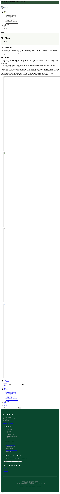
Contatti (5, 28)
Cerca (22, 384)
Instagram (6, 471)
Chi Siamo (6, 12)
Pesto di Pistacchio (10, 17)
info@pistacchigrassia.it (8, 423)
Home (5, 11)
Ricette (5, 27)
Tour (5, 25)
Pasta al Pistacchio (10, 19)
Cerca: (5, 384)
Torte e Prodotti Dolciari (12, 23)
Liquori (8, 24)
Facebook (6, 468)
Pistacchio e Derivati (11, 15)
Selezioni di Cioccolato (11, 21)
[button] (30, 492)
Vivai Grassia (7, 3)
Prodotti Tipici (9, 20)
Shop (5, 13)
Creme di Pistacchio (11, 16)
